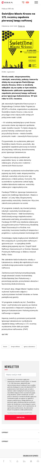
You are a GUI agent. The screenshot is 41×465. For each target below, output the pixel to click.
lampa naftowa (15, 346)
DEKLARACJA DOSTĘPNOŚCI (30, 456)
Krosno (5, 346)
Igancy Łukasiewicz (29, 346)
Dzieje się (21, 26)
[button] (38, 433)
